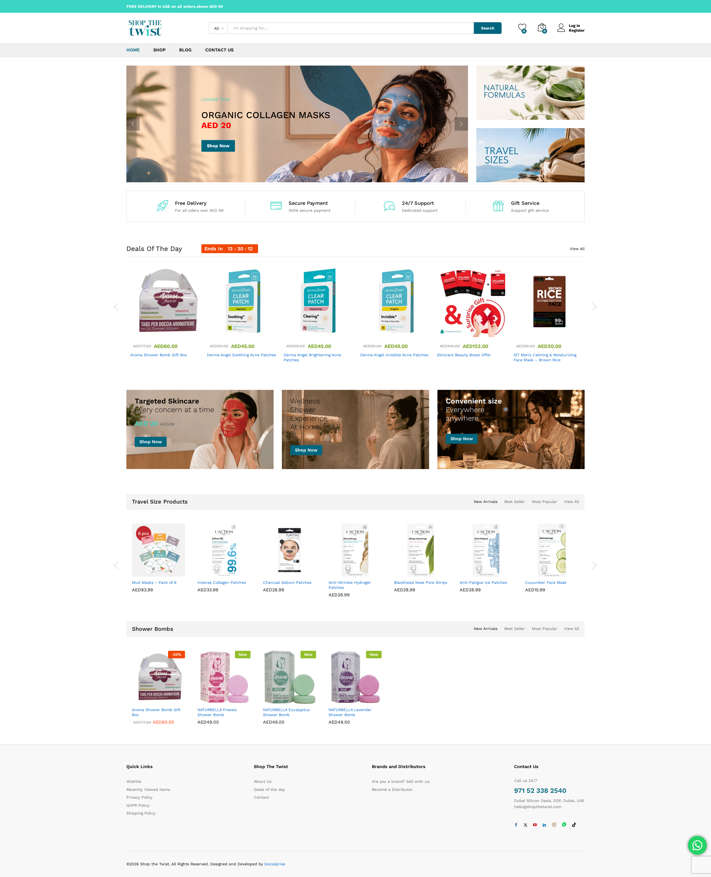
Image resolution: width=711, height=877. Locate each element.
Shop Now (218, 145)
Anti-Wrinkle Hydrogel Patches (349, 585)
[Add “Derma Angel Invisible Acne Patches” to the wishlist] (401, 331)
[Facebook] (516, 825)
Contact (261, 797)
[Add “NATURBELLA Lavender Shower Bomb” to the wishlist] (360, 697)
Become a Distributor (392, 789)
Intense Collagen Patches (221, 582)
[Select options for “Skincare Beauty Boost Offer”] (452, 331)
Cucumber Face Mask (546, 582)
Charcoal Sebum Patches (287, 582)
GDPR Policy (137, 805)
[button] (145, 331)
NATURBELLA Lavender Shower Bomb (350, 712)
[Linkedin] (544, 825)
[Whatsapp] (564, 825)
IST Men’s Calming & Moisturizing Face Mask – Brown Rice (545, 357)
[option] (297, 124)
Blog (185, 50)
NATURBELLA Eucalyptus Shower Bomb (286, 712)
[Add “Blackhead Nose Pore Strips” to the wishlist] (425, 570)
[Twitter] (525, 825)
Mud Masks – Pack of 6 (154, 582)
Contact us (219, 50)
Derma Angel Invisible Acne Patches (394, 355)
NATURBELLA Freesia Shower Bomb (217, 712)
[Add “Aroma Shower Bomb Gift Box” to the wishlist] (171, 331)
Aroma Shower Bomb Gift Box (158, 355)
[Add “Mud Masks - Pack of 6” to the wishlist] (163, 570)
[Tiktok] (574, 825)
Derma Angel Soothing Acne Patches (241, 355)
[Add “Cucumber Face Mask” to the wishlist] (557, 570)
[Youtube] (535, 825)
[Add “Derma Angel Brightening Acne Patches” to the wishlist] (324, 331)
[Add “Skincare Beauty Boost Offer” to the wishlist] (477, 331)
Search (487, 28)
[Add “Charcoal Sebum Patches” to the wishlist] (294, 570)
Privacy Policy (139, 797)
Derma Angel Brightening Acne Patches (312, 357)
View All (577, 249)
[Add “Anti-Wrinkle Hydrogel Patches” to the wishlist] (360, 570)
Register (577, 30)
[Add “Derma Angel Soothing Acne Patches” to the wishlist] (247, 331)
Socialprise (274, 864)
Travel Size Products (160, 501)
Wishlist (133, 781)
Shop (159, 50)
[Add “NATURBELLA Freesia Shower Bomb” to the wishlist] (229, 697)
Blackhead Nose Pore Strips (420, 582)
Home (133, 50)
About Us (262, 781)
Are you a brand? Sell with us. (401, 781)
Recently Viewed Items (148, 789)
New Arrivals (485, 501)
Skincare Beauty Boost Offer (464, 355)
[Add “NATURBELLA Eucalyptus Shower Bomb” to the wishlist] (294, 697)
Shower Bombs (152, 629)
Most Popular (544, 501)
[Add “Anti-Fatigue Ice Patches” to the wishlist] (491, 570)
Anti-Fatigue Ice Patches (483, 582)
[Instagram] (554, 825)
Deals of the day (269, 789)
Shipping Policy (141, 813)
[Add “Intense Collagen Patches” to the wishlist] (229, 570)
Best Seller (514, 501)
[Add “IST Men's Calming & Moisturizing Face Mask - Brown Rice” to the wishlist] (554, 331)
